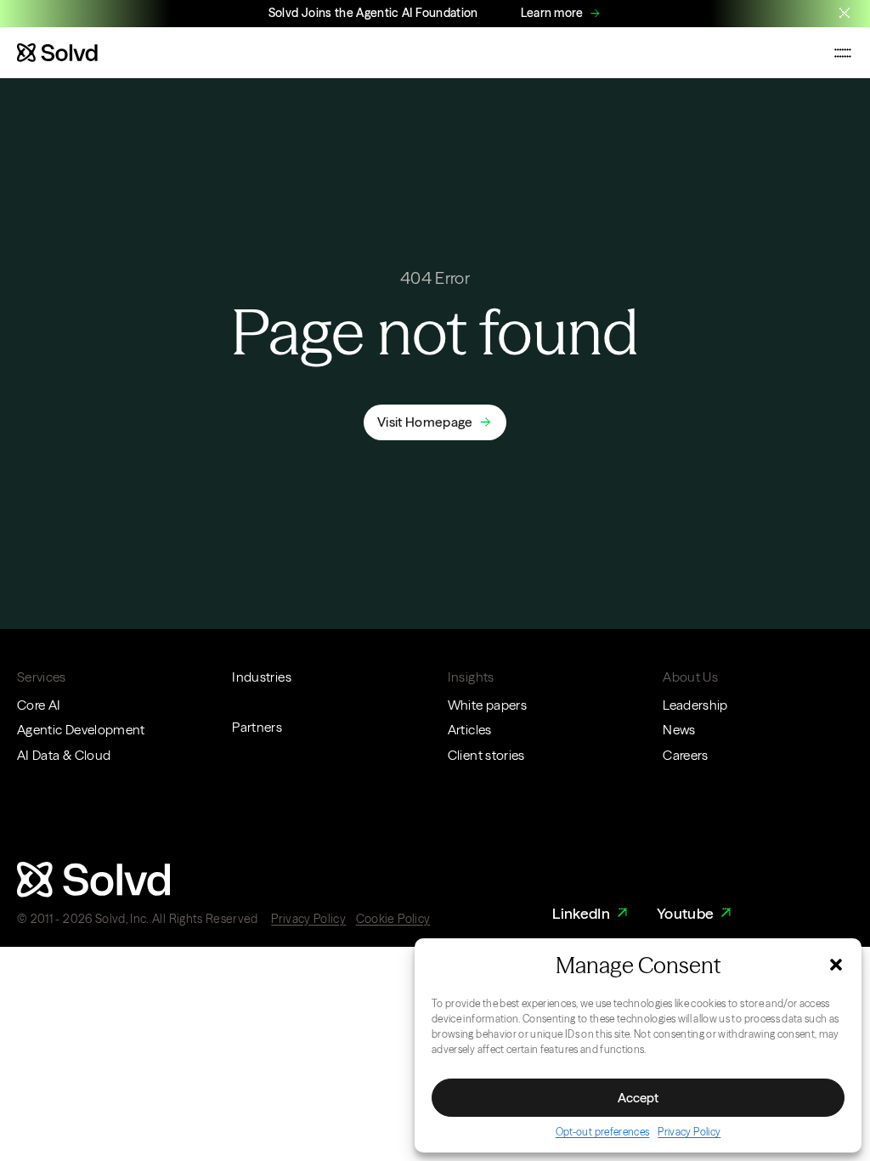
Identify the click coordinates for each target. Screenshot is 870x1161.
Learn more (552, 12)
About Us (690, 677)
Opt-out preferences (603, 1131)
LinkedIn (581, 913)
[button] (836, 964)
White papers (487, 705)
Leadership (695, 705)
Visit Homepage (424, 422)
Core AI (38, 705)
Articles (470, 730)
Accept (638, 1098)
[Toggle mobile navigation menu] (843, 52)
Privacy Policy (689, 1131)
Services (41, 677)
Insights (471, 677)
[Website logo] (57, 52)
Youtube (685, 913)
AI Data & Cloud (63, 755)
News (679, 730)
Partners (257, 727)
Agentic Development (81, 730)
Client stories (486, 755)
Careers (685, 755)
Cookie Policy (393, 918)
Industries (261, 677)
